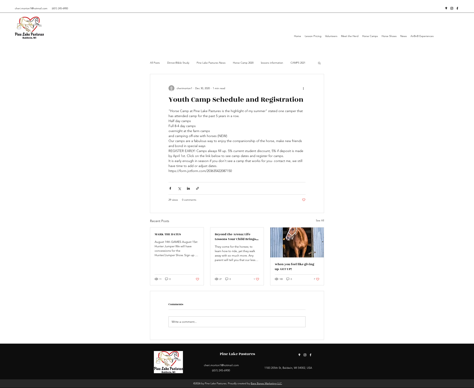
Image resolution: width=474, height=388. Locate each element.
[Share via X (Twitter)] (179, 188)
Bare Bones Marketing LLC (266, 383)
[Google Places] (446, 8)
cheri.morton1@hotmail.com (31, 8)
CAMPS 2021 (298, 62)
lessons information (272, 62)
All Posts (155, 62)
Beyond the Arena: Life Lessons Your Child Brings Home (235, 237)
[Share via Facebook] (170, 188)
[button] (319, 62)
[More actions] (303, 88)
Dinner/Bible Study (178, 62)
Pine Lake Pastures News (211, 62)
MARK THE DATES (168, 234)
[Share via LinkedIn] (188, 188)
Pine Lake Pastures (237, 354)
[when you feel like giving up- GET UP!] (297, 242)
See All (320, 220)
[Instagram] (452, 8)
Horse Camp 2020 (243, 62)
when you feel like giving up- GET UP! (294, 266)
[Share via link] (197, 188)
